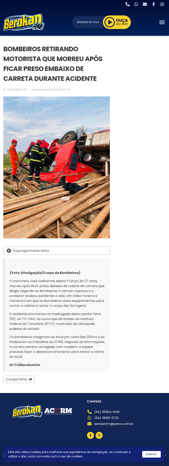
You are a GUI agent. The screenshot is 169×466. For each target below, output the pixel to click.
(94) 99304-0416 (107, 412)
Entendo (151, 454)
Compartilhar (17, 379)
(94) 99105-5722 (106, 418)
